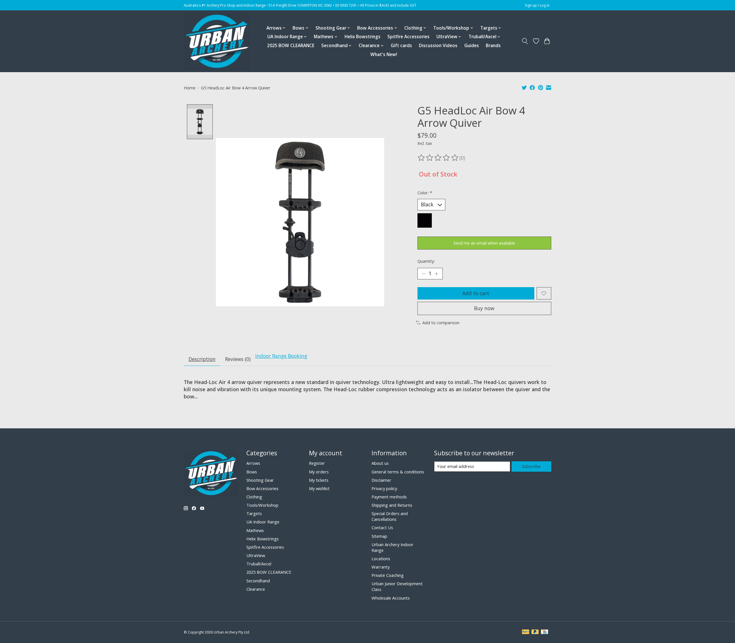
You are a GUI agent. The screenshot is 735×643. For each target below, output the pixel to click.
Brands (493, 46)
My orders (319, 472)
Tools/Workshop (262, 505)
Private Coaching (388, 575)
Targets (254, 513)
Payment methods (389, 497)
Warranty (381, 567)
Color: (424, 192)
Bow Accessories (262, 488)
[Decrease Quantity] (424, 274)
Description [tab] (202, 359)
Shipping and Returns (392, 505)
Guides (471, 46)
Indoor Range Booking (281, 355)
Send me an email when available (484, 243)
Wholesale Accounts (391, 598)
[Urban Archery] (217, 41)
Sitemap (379, 536)
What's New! (383, 54)
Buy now (484, 308)
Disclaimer (381, 480)
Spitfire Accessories (408, 37)
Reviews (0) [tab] (238, 359)
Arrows (253, 463)
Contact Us (382, 527)
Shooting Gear (260, 480)
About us (380, 463)
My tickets (318, 480)
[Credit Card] (544, 632)
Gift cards (401, 46)
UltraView (255, 555)
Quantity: (426, 261)
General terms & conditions (398, 472)
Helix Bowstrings (362, 37)
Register (317, 463)
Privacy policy (384, 488)
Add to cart (475, 293)
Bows (251, 472)
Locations (381, 558)
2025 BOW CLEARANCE (290, 46)
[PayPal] (525, 632)
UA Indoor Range (262, 522)
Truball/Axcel (258, 564)
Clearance (255, 589)
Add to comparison (440, 322)
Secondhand (258, 581)
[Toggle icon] (525, 41)
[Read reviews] (438, 158)
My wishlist (319, 488)
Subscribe (531, 466)
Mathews (255, 530)
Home (190, 88)
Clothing (254, 497)
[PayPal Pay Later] (535, 632)
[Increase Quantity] (436, 274)
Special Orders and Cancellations (390, 516)
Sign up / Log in (537, 5)
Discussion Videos (438, 46)
